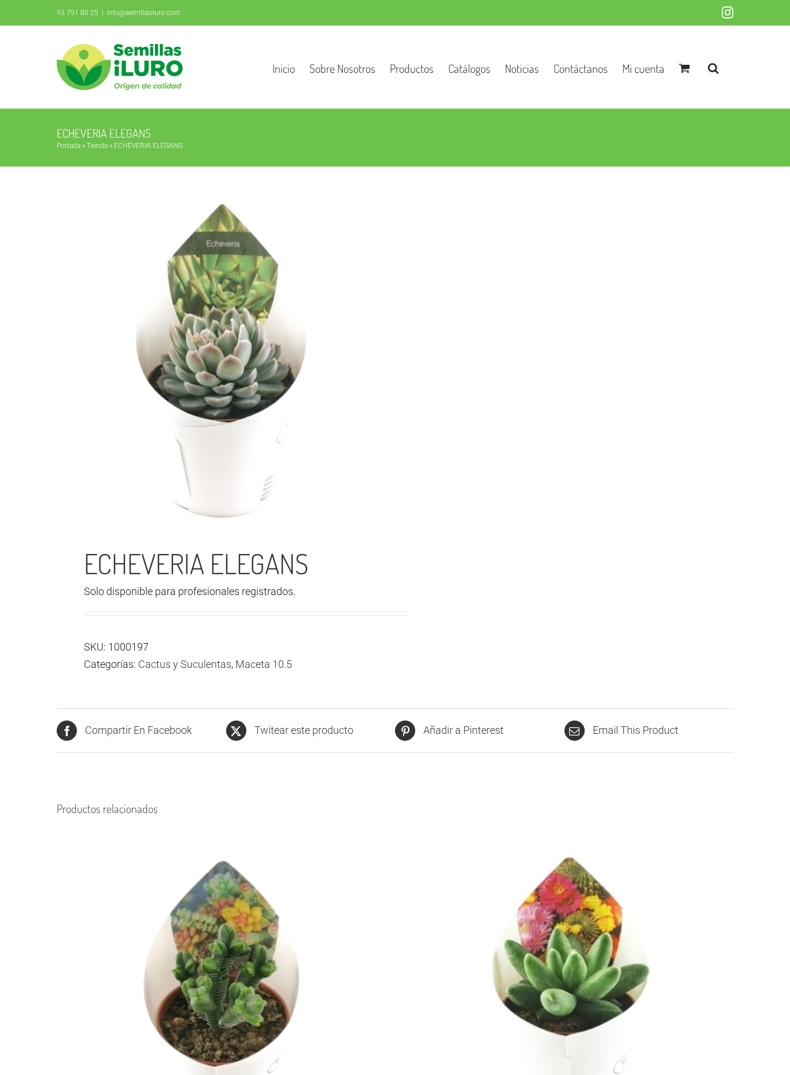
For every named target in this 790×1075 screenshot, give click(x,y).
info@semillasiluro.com (143, 13)
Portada (68, 146)
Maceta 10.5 (263, 664)
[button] (713, 67)
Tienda (97, 146)
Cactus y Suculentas (184, 664)
